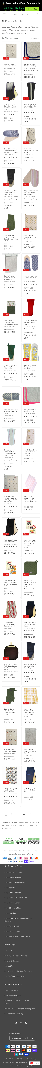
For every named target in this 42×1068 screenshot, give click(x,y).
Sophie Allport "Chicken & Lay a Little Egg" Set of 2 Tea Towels (10, 499)
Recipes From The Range (14, 1014)
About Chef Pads (11, 990)
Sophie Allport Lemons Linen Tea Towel (30, 237)
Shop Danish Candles (12, 903)
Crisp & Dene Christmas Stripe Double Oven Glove (10, 624)
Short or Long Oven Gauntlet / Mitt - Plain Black (10, 192)
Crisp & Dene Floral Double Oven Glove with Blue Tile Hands (11, 150)
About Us (8, 951)
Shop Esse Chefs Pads (13, 877)
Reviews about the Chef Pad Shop (18, 971)
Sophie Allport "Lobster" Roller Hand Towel (9, 277)
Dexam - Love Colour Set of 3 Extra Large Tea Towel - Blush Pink (30, 499)
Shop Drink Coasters (12, 893)
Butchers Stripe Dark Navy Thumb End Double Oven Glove (10, 106)
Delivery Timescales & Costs (15, 956)
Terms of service (21, 1062)
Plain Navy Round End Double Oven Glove (30, 790)
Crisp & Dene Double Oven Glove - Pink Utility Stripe (31, 192)
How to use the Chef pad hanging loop (19, 1009)
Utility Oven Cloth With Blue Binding (30, 65)
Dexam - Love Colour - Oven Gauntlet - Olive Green (9, 711)
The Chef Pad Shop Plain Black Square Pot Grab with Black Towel (11, 666)
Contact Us (8, 966)
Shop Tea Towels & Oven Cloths (17, 936)
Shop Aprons (9, 887)
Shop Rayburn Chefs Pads (14, 882)
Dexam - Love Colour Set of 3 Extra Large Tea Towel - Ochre (29, 711)
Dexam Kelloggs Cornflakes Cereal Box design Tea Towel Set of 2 (30, 542)
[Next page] (36, 813)
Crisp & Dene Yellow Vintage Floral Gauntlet (31, 367)
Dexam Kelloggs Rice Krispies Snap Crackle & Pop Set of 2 (10, 583)
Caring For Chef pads (12, 996)
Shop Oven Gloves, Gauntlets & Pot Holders (18, 919)
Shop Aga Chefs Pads (13, 872)
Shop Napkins (10, 913)
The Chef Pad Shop (18, 1059)
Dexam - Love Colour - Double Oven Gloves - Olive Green (11, 238)
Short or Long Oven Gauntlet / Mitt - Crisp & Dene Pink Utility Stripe (10, 452)
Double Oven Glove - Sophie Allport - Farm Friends (30, 451)
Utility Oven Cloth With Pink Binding (30, 410)
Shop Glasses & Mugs (13, 908)
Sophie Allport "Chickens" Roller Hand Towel (30, 751)
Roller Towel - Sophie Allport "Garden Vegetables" (11, 322)
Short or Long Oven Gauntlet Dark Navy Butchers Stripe (30, 106)
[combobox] (34, 1063)
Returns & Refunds (11, 961)
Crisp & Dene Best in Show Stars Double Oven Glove (11, 411)
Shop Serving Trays (12, 931)
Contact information (17, 1066)
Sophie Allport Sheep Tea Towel (10, 65)
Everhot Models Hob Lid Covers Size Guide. (18, 1002)
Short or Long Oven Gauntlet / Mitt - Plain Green (10, 367)
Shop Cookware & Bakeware (15, 898)
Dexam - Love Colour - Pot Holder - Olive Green (30, 582)
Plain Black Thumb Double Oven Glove (10, 541)
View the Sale (32, 9)
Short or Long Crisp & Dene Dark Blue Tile (30, 277)
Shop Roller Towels (11, 926)
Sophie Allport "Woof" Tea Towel (10, 750)
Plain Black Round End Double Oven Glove (30, 624)
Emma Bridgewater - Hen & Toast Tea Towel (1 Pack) (11, 790)
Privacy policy (9, 1062)
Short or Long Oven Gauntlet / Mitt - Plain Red (30, 322)
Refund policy (31, 1059)
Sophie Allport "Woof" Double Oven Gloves (31, 150)
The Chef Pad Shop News (14, 976)
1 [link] (5, 814)
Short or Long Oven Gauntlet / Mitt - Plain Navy (30, 666)
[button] (4, 14)
